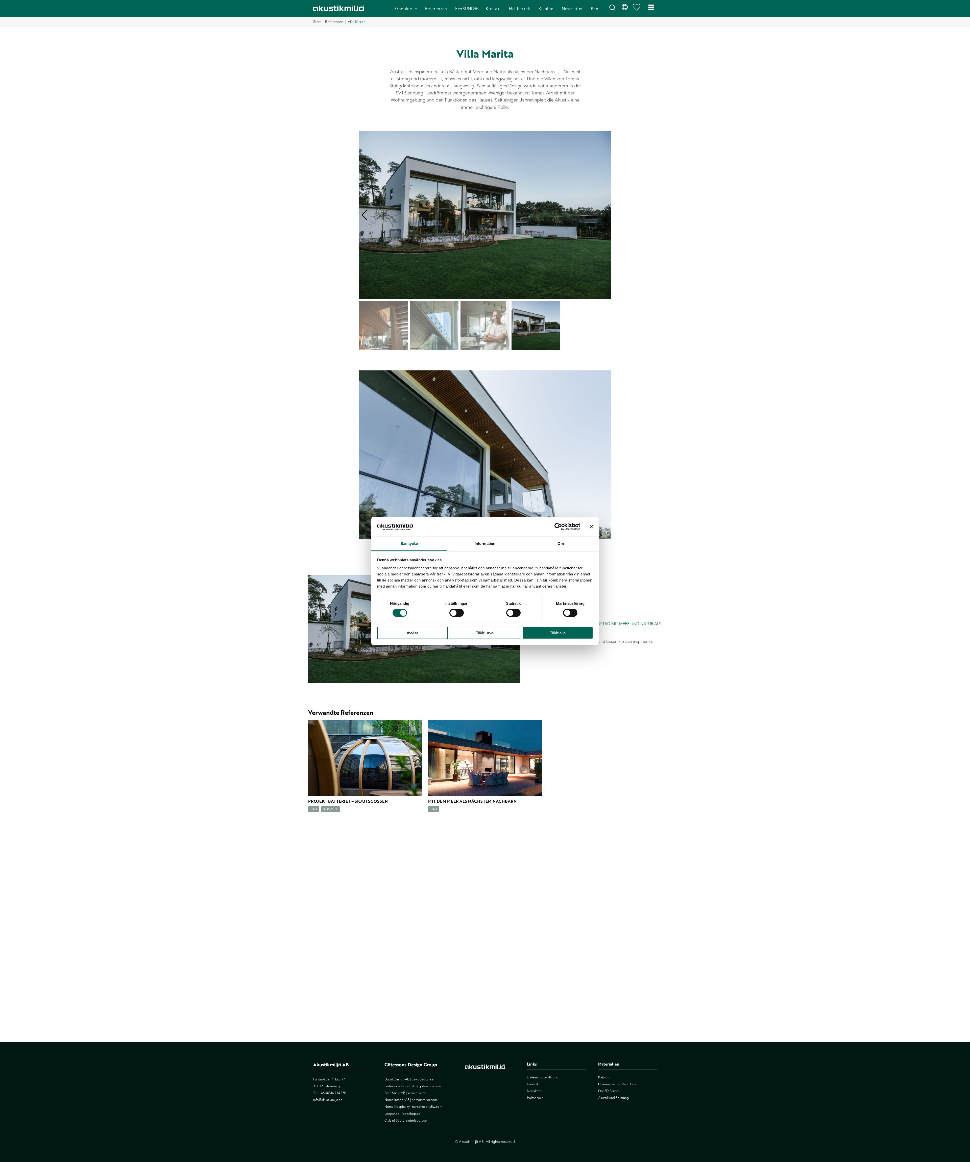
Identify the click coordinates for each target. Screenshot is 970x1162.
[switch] (456, 613)
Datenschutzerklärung (542, 1077)
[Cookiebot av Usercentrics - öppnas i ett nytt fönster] (558, 527)
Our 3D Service (609, 1091)
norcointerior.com (424, 1100)
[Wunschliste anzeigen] (638, 8)
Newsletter (534, 1091)
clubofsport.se (416, 1121)
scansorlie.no (416, 1093)
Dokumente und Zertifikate (617, 1084)
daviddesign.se (422, 1079)
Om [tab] (560, 543)
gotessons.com (430, 1086)
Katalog (604, 1077)
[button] (414, 9)
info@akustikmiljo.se (327, 1100)
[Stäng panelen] (591, 526)
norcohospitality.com (427, 1107)
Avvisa (412, 633)
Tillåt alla (558, 633)
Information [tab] (485, 543)
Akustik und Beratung (613, 1098)
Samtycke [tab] (409, 543)
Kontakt (532, 1084)
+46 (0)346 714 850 (332, 1093)
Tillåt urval (485, 633)
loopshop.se (411, 1114)
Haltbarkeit (535, 1098)
